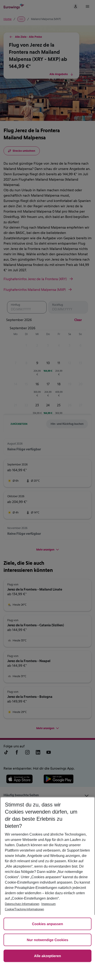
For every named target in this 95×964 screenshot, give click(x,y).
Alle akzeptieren (47, 956)
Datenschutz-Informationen (22, 904)
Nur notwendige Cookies (47, 940)
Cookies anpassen (47, 924)
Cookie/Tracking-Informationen (24, 909)
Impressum (48, 904)
